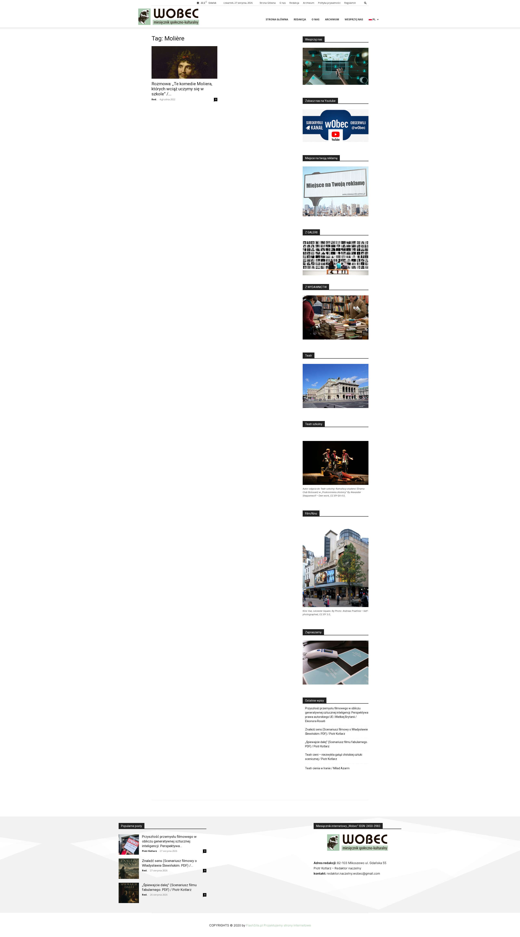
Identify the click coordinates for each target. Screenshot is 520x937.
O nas (283, 2)
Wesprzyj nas (354, 19)
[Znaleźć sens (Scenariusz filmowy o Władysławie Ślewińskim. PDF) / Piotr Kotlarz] (129, 869)
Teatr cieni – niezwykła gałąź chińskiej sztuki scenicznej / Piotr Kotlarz (333, 757)
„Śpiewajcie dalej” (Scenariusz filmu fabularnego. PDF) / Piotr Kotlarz (336, 744)
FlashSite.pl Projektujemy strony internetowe (278, 925)
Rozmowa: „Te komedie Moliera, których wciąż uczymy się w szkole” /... (182, 88)
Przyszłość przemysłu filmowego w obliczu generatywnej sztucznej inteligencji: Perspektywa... (169, 841)
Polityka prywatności (329, 2)
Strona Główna (268, 2)
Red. (154, 99)
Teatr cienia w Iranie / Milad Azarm (327, 768)
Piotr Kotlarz (149, 850)
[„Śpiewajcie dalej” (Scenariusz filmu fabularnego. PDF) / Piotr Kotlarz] (129, 893)
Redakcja (294, 2)
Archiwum (308, 2)
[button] (365, 2)
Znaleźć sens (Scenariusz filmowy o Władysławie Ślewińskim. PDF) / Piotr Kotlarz (336, 731)
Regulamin (350, 2)
